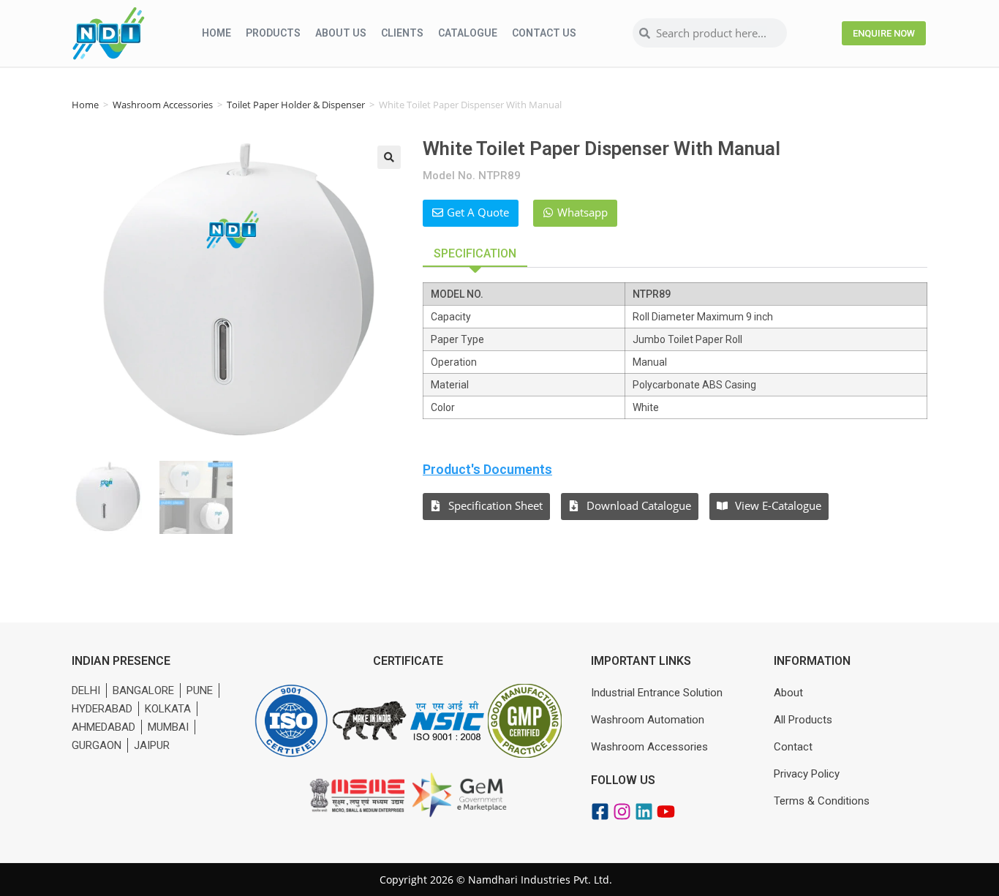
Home (85, 104)
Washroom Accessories (163, 104)
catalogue (467, 33)
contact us (544, 33)
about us (340, 33)
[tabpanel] (675, 350)
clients (402, 33)
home (216, 33)
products (273, 33)
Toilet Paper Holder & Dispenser (296, 104)
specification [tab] (475, 253)
